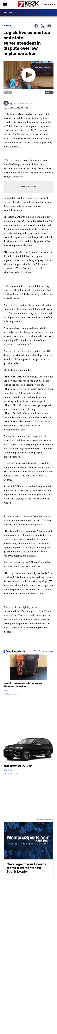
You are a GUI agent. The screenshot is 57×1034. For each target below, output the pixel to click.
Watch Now (48, 4)
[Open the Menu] (5, 4)
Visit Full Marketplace (43, 651)
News (8, 25)
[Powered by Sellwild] (49, 819)
